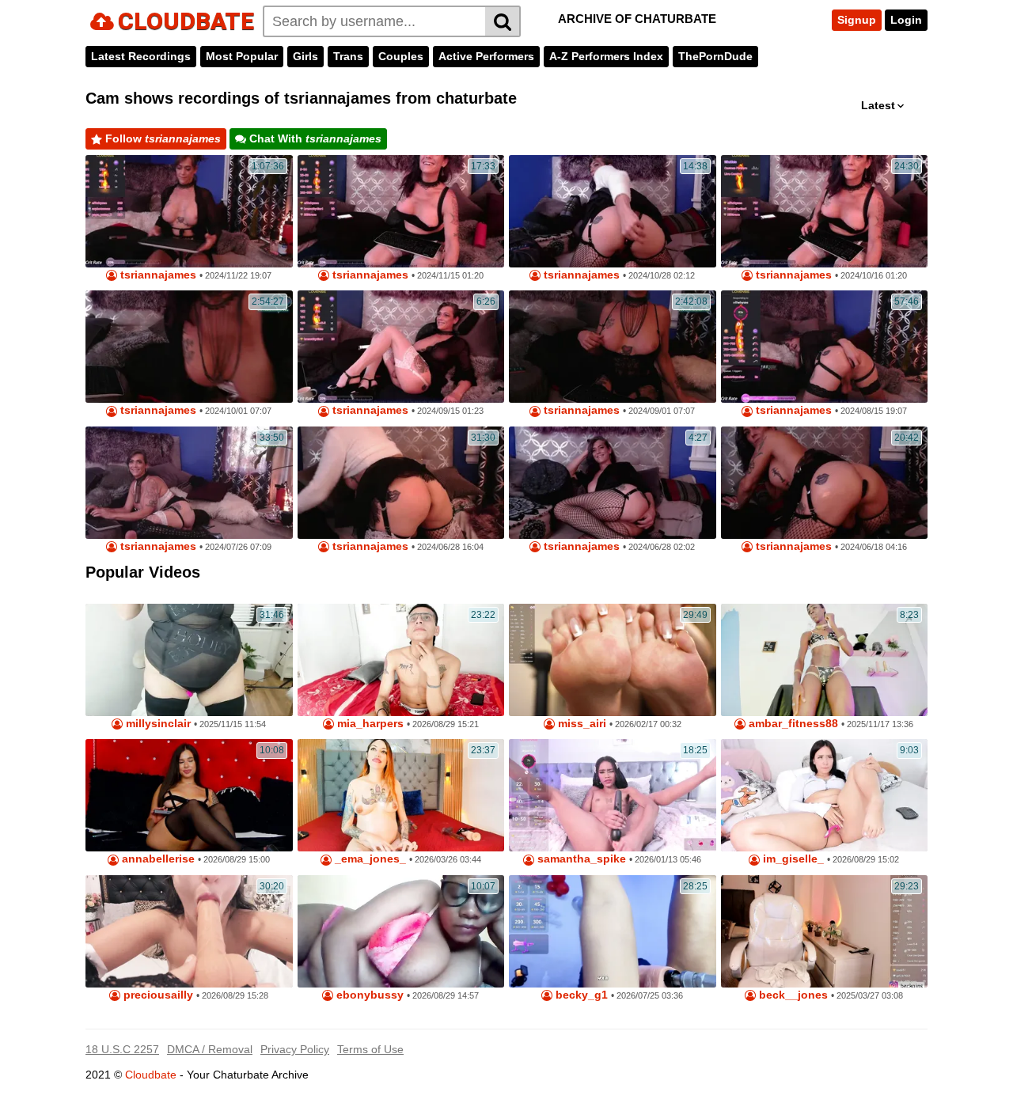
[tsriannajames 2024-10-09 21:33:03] (189, 482)
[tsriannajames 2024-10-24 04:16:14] (401, 346)
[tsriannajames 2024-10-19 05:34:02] (189, 211)
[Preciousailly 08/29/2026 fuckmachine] (189, 931)
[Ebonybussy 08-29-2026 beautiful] (401, 931)
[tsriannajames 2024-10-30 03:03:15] (612, 211)
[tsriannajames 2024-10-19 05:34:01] (824, 346)
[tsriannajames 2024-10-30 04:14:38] (612, 482)
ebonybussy (368, 995)
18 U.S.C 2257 (122, 1049)
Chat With (313, 138)
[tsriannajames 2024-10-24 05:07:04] (401, 211)
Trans (348, 56)
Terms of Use (370, 1049)
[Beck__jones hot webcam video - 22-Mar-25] (824, 931)
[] (503, 21)
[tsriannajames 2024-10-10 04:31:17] (612, 346)
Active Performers (486, 56)
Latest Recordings (141, 56)
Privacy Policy (294, 1049)
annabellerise (157, 859)
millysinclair (157, 724)
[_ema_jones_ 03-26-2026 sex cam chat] (401, 795)
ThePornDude (715, 56)
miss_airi (580, 724)
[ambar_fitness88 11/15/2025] (824, 660)
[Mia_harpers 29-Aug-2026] (401, 660)
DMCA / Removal (209, 1049)
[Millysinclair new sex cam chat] (189, 660)
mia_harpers (369, 724)
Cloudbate (150, 1074)
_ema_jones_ (369, 859)
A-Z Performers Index (606, 56)
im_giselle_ (792, 859)
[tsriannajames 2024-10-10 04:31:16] (189, 346)
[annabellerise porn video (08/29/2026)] (189, 795)
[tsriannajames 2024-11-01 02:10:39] (824, 482)
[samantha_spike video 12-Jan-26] (612, 795)
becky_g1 (580, 995)
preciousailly (156, 995)
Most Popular (242, 56)
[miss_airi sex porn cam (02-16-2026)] (612, 660)
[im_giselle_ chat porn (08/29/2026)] (824, 795)
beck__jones (792, 995)
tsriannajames (156, 275)
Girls (305, 56)
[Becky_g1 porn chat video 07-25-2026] (612, 931)
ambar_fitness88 (792, 724)
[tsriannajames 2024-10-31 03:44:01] (401, 482)
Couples (400, 56)
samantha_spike (580, 859)
